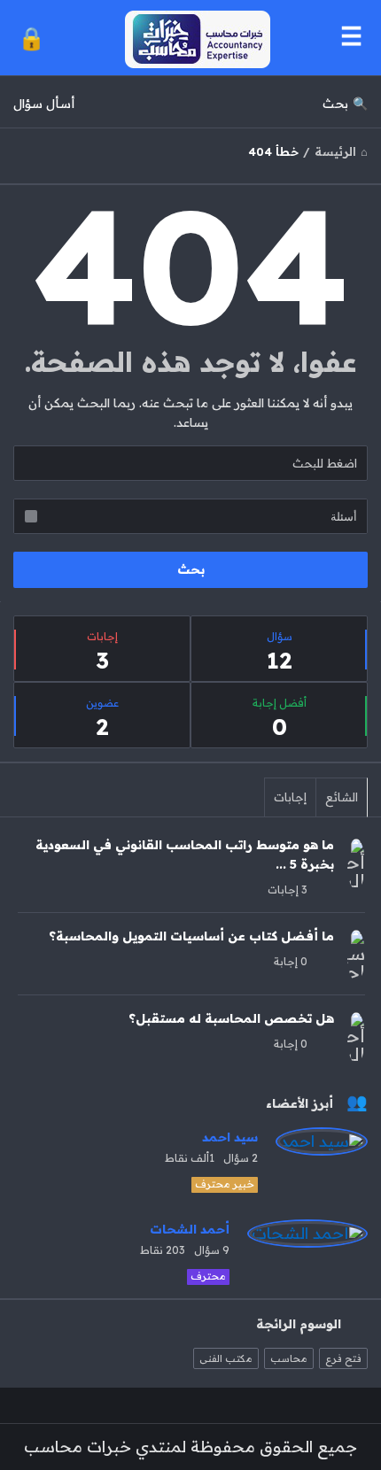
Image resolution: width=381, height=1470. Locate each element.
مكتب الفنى (226, 1358)
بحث (335, 104)
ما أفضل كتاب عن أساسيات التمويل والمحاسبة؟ (191, 936)
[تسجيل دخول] (31, 37)
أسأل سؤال (43, 104)
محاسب (288, 1358)
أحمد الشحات (189, 1229)
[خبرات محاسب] (193, 37)
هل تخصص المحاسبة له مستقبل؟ (231, 1018)
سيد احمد (230, 1137)
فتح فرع (343, 1358)
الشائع (341, 797)
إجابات (290, 797)
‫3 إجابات (287, 889)
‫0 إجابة (290, 961)
